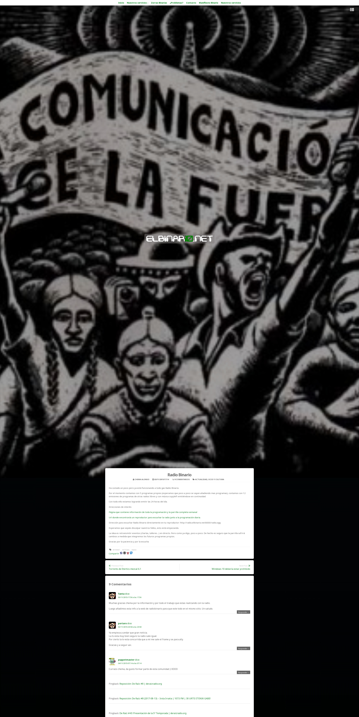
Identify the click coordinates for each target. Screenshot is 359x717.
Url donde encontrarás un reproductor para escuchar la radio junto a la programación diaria (154, 517)
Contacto (191, 2)
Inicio (121, 2)
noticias (125, 550)
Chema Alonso (141, 479)
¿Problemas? (176, 2)
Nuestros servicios (137, 2)
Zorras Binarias (159, 2)
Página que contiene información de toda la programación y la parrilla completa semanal (153, 512)
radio (134, 550)
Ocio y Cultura (216, 479)
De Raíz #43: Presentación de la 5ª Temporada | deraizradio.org (152, 713)
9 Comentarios (182, 479)
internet (116, 550)
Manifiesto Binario (208, 2)
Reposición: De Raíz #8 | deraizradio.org (140, 683)
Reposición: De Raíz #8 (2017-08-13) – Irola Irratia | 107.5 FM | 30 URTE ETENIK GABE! (164, 698)
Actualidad (201, 479)
